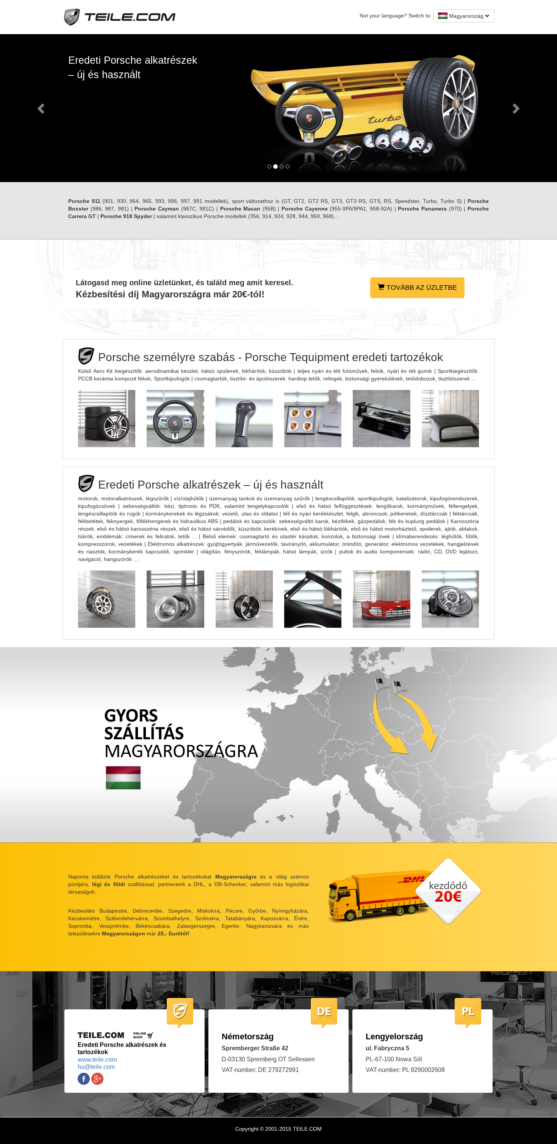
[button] (42, 108)
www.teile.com (97, 1059)
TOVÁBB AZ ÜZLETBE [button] (421, 287)
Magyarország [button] (466, 16)
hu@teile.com (96, 1067)
